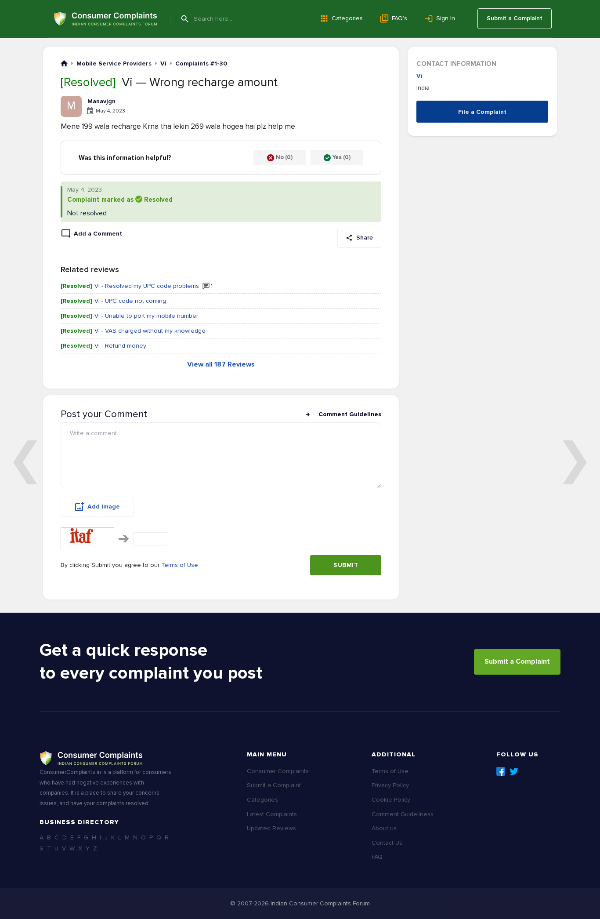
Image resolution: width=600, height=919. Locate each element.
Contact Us (387, 842)
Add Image (103, 506)
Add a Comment (98, 233)
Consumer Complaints (278, 771)
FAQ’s (399, 18)
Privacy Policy (390, 785)
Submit (345, 565)
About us (384, 828)
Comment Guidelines (349, 414)
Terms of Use (179, 565)
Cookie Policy (391, 799)
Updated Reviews (271, 828)
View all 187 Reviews (221, 364)
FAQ (377, 857)
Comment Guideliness (403, 814)
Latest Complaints (272, 814)
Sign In (445, 18)
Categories (347, 18)
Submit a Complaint (514, 18)
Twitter (514, 771)
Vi (419, 76)
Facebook (500, 771)
